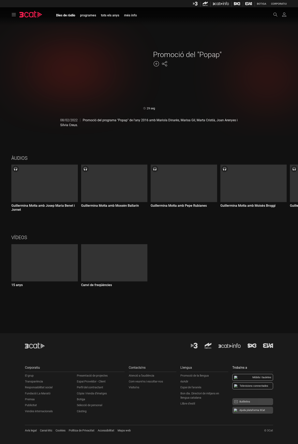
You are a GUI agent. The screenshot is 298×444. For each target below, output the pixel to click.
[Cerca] (277, 14)
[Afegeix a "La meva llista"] (156, 64)
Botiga (261, 3)
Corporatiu (279, 3)
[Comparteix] (164, 64)
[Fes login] (284, 14)
